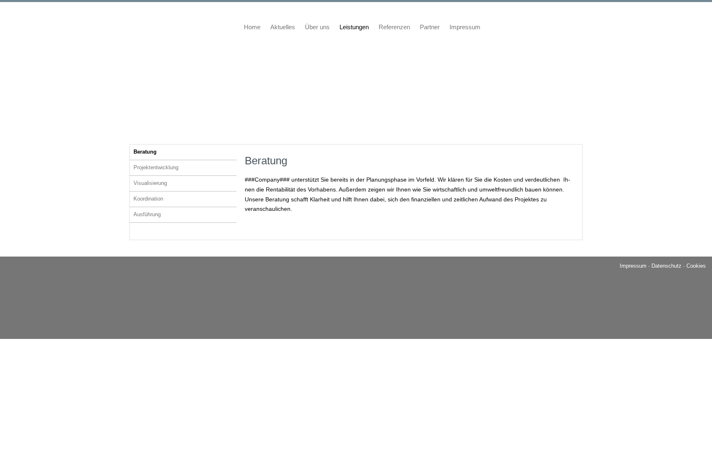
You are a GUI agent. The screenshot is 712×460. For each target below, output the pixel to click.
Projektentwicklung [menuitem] (156, 167)
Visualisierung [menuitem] (150, 183)
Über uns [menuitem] (317, 26)
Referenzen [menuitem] (394, 26)
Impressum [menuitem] (465, 26)
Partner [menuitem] (430, 26)
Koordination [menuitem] (148, 199)
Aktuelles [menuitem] (282, 26)
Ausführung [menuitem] (147, 214)
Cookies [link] (696, 266)
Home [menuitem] (252, 26)
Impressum (633, 266)
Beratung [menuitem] (145, 152)
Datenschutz (666, 266)
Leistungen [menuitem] (354, 26)
